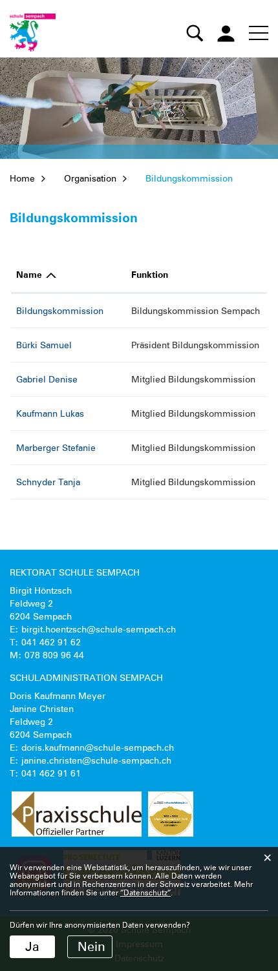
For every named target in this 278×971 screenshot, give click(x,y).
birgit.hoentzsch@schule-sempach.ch (98, 629)
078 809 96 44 (54, 655)
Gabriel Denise (47, 379)
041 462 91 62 (51, 642)
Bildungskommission (59, 311)
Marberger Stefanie (56, 448)
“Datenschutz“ (145, 892)
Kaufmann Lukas (50, 413)
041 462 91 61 (51, 773)
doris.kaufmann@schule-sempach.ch (97, 747)
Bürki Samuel (44, 345)
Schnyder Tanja (48, 482)
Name (29, 275)
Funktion (149, 275)
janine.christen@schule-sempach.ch (96, 760)
